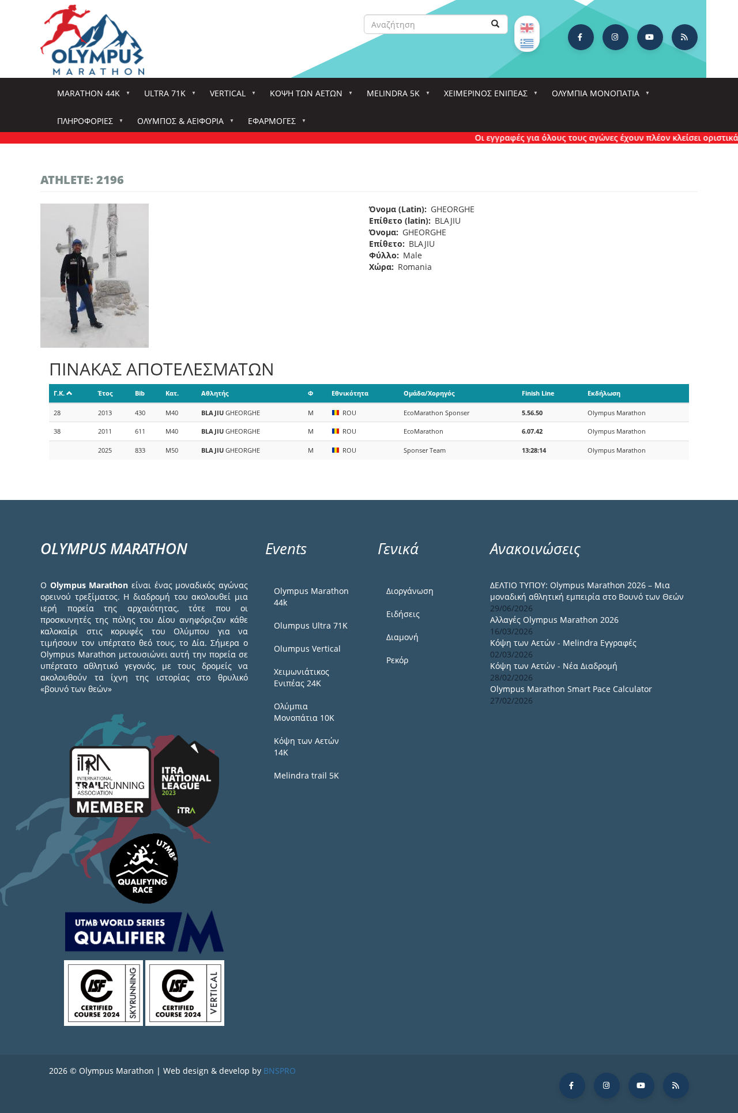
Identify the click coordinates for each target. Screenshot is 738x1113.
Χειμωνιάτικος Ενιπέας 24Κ (301, 677)
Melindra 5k (389, 97)
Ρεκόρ (397, 660)
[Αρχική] (98, 40)
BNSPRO (279, 1070)
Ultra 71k (161, 97)
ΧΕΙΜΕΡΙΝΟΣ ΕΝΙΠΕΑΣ (482, 97)
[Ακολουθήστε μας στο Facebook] (581, 37)
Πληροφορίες (81, 124)
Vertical (224, 97)
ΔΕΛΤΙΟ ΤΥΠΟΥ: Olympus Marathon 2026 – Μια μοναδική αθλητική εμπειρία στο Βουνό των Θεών (587, 591)
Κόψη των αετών (302, 97)
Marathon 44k (84, 97)
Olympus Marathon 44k (311, 596)
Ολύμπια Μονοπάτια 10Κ (304, 712)
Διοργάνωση (410, 590)
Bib (140, 393)
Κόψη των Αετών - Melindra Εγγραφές (563, 642)
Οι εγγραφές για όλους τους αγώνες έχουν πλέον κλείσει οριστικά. (595, 137)
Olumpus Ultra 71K (311, 625)
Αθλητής (214, 393)
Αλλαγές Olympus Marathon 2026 (554, 619)
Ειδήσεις (403, 613)
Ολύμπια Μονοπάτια (591, 97)
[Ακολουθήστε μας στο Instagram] (615, 37)
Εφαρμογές (268, 124)
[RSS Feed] (685, 37)
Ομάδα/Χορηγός (429, 393)
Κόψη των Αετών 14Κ (306, 746)
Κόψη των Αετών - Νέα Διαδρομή (553, 665)
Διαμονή (402, 636)
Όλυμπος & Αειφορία (176, 124)
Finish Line (538, 393)
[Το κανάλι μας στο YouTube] (650, 37)
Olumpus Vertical (307, 648)
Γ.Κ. (59, 393)
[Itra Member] (111, 780)
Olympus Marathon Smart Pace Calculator (571, 688)
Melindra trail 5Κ (306, 775)
